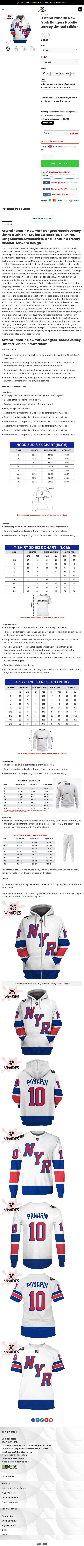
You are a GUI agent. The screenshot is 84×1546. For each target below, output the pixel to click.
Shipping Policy (9, 1520)
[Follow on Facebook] (33, 1420)
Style (44, 57)
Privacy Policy (8, 1492)
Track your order (10, 1502)
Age (43, 45)
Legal (4, 1534)
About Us (6, 1483)
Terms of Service (10, 1497)
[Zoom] (8, 41)
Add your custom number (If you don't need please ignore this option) (59, 99)
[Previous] (8, 29)
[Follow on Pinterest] (46, 1420)
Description (7, 224)
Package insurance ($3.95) (56, 119)
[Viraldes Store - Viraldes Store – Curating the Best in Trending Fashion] (42, 9)
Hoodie (44, 14)
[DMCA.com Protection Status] (9, 1466)
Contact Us (7, 1516)
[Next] (32, 29)
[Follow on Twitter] (42, 1420)
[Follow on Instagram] (38, 1420)
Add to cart (60, 163)
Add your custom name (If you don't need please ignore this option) (58, 86)
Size (43, 68)
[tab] (7, 224)
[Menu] (3, 9)
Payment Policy (9, 1525)
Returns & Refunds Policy (14, 1488)
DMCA (4, 1530)
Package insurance (50, 111)
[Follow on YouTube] (51, 1420)
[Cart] (80, 9)
